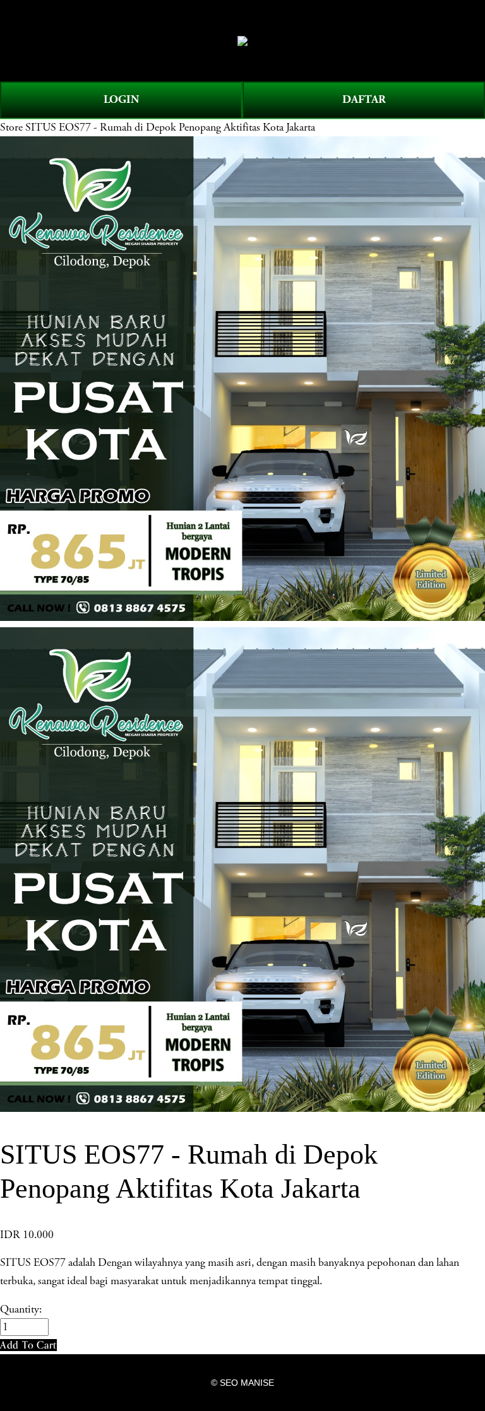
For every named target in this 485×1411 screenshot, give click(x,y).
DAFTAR (364, 99)
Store (11, 127)
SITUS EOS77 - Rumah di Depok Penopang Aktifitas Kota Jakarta (170, 127)
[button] (28, 1345)
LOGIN (121, 99)
